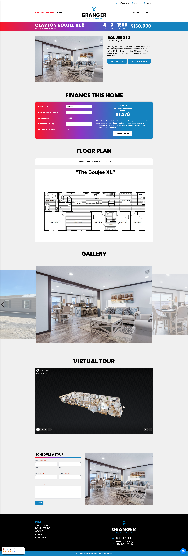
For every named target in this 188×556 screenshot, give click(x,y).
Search (149, 3)
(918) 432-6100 (123, 3)
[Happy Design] (109, 553)
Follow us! (137, 3)
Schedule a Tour (139, 61)
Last (60, 468)
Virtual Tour (117, 61)
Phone (64, 474)
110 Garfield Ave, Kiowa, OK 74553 (124, 542)
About (61, 12)
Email (40, 474)
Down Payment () (48, 112)
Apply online (123, 133)
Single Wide (42, 525)
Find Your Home (44, 12)
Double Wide (42, 528)
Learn (135, 12)
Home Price (43, 106)
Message (41, 484)
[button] (185, 304)
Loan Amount (44, 118)
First (36, 468)
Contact (147, 12)
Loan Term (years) (46, 129)
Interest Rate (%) (46, 124)
